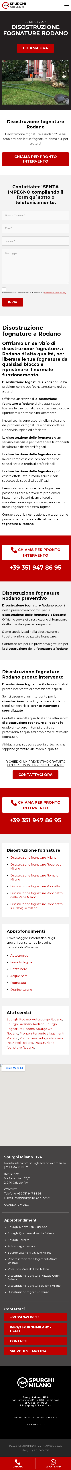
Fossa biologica (21, 962)
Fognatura (18, 983)
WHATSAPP (53, 1466)
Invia (12, 302)
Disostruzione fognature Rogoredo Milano (36, 866)
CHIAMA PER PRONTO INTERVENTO (35, 159)
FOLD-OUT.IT (41, 1450)
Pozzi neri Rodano (20, 1043)
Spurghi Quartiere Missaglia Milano (31, 1233)
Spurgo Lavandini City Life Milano (30, 1252)
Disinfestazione (21, 989)
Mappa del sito (24, 1417)
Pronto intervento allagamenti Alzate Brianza (33, 1260)
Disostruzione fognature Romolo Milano (34, 877)
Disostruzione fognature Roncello (35, 886)
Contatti (18, 1341)
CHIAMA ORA (35, 48)
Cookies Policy (35, 1424)
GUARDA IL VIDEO (16, 1204)
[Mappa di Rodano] (35, 1105)
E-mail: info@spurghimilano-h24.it (27, 1198)
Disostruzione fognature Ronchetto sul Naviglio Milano (36, 906)
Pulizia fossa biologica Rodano (41, 1038)
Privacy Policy (47, 1417)
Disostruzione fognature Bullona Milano (34, 1285)
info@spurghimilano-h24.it (30, 1329)
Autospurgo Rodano (47, 1019)
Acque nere (19, 976)
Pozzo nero (18, 969)
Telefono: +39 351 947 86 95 (22, 1193)
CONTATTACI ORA (35, 774)
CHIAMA (18, 1466)
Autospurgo (19, 955)
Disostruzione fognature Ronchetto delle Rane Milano (36, 895)
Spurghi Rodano (19, 1019)
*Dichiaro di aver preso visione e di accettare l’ (34, 293)
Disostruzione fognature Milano (33, 857)
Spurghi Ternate (18, 1240)
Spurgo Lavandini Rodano (25, 1024)
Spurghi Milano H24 (28, 1351)
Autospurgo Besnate (22, 1246)
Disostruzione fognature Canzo (28, 1292)
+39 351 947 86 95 (24, 1317)
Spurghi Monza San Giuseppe (27, 1227)
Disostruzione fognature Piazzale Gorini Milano (34, 1277)
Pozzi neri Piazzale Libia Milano (28, 1269)
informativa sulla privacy (55, 293)
